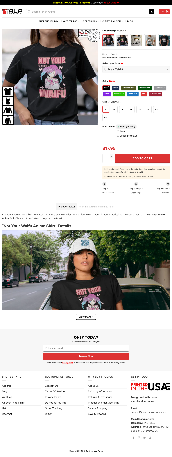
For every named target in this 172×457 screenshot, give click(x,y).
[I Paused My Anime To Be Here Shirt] (122, 40)
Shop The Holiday (48, 21)
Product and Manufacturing (103, 402)
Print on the (108, 126)
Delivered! (165, 193)
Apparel (114, 54)
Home (104, 54)
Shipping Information (100, 391)
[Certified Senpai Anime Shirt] (164, 40)
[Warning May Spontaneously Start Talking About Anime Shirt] (136, 40)
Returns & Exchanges (100, 397)
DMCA (48, 414)
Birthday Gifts (113, 21)
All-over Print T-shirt (13, 402)
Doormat (7, 414)
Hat (4, 408)
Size (111, 101)
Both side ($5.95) (129, 135)
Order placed (108, 193)
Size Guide (116, 102)
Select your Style (112, 63)
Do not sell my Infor (56, 402)
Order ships (136, 193)
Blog (130, 21)
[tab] (67, 206)
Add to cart (142, 158)
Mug (4, 391)
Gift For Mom (90, 21)
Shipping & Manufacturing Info (96, 207)
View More (85, 316)
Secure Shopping (97, 408)
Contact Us (51, 385)
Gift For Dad (70, 21)
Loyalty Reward (97, 414)
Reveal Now (86, 356)
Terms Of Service (55, 391)
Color (105, 81)
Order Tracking (53, 408)
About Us (93, 385)
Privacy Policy (67, 362)
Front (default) (127, 126)
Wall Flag (7, 397)
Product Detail (67, 207)
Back (122, 131)
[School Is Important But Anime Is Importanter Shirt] (150, 40)
